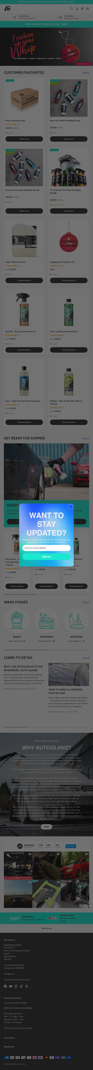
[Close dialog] (71, 507)
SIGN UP (46, 556)
